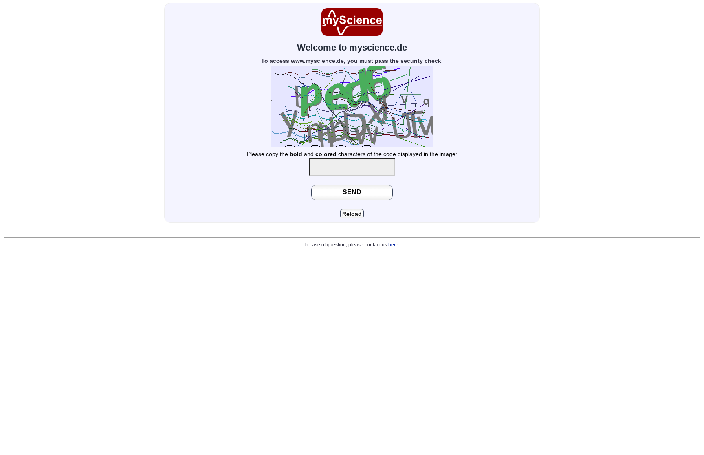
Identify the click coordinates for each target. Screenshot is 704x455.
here (393, 245)
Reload (352, 214)
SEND (352, 192)
